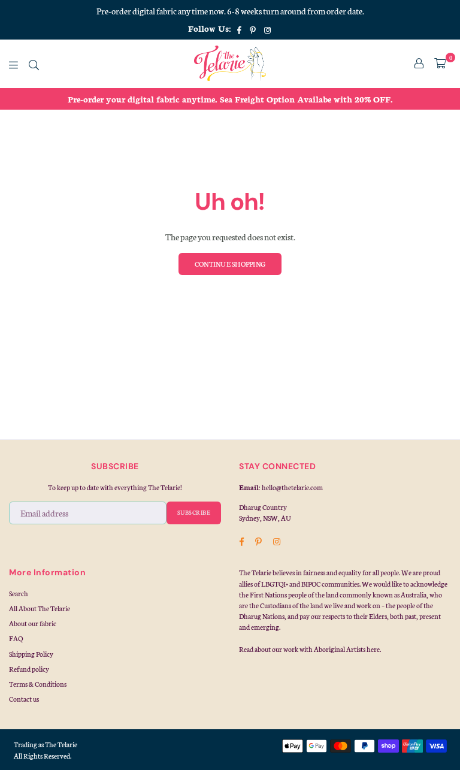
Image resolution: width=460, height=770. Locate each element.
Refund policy (29, 669)
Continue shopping (230, 263)
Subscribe (194, 512)
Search (18, 593)
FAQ (16, 638)
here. (374, 649)
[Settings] (419, 64)
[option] (230, 98)
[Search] (33, 64)
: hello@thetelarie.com (291, 487)
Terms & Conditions (37, 684)
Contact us (24, 698)
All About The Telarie (39, 608)
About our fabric (32, 623)
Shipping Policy (31, 654)
